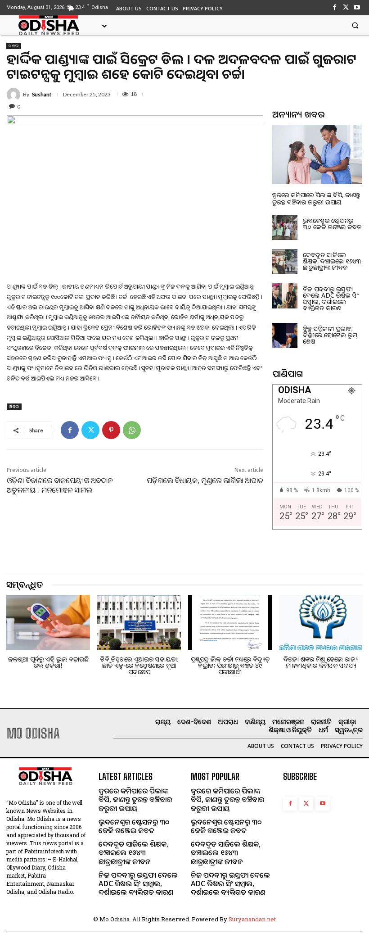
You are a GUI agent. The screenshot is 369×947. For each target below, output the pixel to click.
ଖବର (14, 46)
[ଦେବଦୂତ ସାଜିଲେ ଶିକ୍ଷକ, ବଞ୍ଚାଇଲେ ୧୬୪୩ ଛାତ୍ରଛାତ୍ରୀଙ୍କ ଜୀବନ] (284, 261)
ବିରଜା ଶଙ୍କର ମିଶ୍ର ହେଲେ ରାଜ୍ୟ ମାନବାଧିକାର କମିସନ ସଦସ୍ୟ (321, 662)
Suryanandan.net (252, 919)
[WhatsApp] (132, 430)
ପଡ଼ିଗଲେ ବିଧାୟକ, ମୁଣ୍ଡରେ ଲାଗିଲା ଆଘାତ (205, 480)
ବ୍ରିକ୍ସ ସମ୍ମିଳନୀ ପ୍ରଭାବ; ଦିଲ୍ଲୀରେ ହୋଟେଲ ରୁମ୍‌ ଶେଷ (330, 334)
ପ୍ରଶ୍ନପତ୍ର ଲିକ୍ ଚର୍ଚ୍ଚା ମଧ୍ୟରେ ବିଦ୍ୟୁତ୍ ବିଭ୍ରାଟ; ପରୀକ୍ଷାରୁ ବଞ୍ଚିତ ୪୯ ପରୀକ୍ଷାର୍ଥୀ (230, 665)
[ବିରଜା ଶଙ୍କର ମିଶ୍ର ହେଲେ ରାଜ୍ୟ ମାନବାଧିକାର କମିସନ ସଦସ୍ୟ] (321, 622)
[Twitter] (345, 7)
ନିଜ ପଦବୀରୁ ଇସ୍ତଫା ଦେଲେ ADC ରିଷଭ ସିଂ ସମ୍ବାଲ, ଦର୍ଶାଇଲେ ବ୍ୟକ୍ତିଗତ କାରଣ (331, 298)
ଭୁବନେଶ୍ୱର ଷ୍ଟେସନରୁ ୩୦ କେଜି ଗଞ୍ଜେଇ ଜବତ (332, 223)
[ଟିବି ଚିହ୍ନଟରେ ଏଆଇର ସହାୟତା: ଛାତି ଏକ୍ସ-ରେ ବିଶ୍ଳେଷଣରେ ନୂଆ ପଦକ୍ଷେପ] (139, 622)
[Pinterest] (111, 430)
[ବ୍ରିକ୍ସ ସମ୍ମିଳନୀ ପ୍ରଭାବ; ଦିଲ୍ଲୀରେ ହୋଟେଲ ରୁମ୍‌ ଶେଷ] (284, 335)
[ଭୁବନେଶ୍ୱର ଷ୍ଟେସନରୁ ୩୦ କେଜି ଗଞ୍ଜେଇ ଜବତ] (284, 227)
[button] (355, 25)
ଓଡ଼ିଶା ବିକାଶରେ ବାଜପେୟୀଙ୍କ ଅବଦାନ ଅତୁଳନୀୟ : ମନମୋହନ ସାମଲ (59, 485)
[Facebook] (334, 7)
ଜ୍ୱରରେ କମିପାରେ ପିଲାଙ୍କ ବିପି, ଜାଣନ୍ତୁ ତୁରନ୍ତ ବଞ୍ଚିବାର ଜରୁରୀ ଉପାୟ (316, 198)
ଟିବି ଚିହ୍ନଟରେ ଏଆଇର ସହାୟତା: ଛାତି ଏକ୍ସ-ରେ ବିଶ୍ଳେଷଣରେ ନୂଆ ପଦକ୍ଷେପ (139, 665)
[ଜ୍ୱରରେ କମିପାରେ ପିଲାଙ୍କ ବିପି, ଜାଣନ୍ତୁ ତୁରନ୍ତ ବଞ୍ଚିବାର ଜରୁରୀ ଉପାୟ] (317, 154)
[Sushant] (15, 94)
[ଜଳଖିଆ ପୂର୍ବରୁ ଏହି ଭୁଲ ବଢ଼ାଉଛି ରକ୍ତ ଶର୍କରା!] (48, 622)
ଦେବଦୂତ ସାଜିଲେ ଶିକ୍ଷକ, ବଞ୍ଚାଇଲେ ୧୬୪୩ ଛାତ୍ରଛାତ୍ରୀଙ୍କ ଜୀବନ (332, 261)
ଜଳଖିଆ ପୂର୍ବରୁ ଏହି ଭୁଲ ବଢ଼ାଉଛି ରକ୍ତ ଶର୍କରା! (48, 662)
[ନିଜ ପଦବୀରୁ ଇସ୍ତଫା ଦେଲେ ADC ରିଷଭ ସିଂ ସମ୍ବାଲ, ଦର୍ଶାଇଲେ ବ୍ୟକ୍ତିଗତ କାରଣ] (284, 295)
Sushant (41, 94)
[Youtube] (357, 7)
